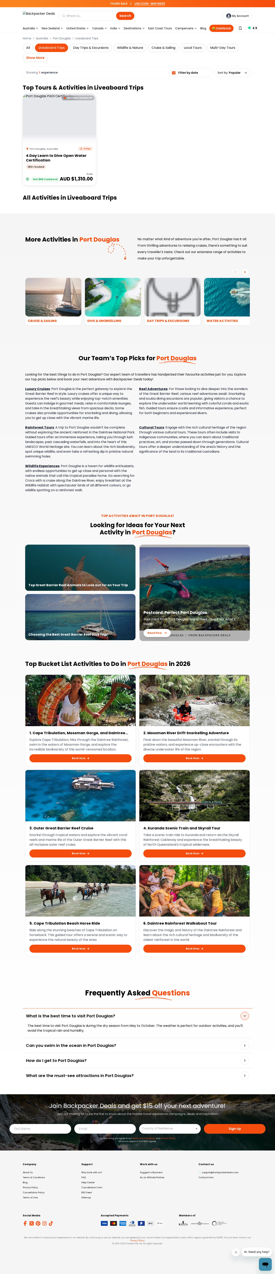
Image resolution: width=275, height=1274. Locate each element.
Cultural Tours (151, 427)
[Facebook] (25, 1223)
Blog (203, 28)
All (28, 47)
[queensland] (219, 1223)
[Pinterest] (38, 1223)
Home (27, 38)
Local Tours (193, 47)
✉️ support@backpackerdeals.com (218, 1172)
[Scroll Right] (245, 272)
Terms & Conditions (34, 1177)
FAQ (83, 1177)
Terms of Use (30, 1197)
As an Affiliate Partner (152, 1177)
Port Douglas (62, 38)
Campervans (184, 28)
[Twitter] (31, 1223)
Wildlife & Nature (130, 47)
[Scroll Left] (235, 272)
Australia (29, 28)
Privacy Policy (168, 1138)
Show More (35, 57)
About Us (28, 1172)
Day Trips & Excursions (91, 47)
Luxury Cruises (37, 389)
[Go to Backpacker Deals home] (39, 15)
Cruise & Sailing (163, 47)
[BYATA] (183, 1223)
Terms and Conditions (143, 1138)
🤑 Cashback (221, 28)
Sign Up (235, 1128)
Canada (97, 28)
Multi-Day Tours (222, 47)
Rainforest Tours (39, 427)
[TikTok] (51, 1223)
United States (75, 28)
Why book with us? (91, 1172)
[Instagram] (44, 1223)
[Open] (196, 1129)
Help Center (88, 1182)
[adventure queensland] (200, 1223)
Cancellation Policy (33, 1192)
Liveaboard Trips (86, 38)
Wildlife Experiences (42, 466)
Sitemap (86, 1197)
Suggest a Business (151, 1172)
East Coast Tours (160, 28)
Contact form (206, 1177)
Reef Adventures (153, 389)
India (113, 28)
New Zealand (51, 28)
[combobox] (167, 1128)
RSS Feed (86, 1192)
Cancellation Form (91, 1187)
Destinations (132, 28)
